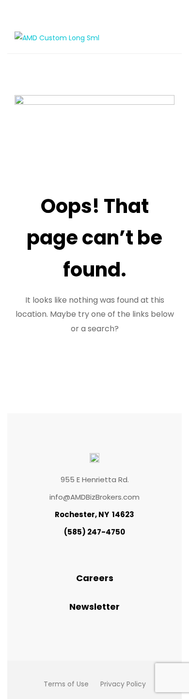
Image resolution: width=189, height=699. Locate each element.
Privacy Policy (123, 684)
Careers (94, 578)
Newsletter (94, 607)
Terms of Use (66, 684)
